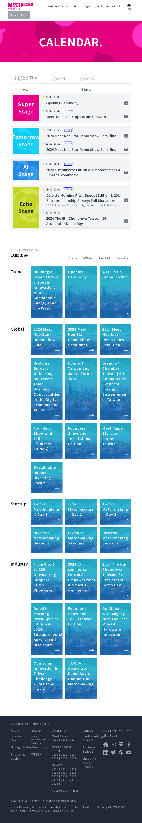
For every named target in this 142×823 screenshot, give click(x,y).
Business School (89, 749)
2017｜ (56, 780)
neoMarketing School (93, 738)
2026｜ (56, 754)
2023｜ (74, 740)
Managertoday (21, 747)
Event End (19, 15)
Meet (35, 736)
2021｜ (74, 758)
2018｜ (74, 776)
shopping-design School (90, 762)
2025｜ (56, 740)
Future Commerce (39, 745)
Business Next (17, 738)
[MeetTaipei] (20, 6)
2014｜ (56, 783)
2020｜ (56, 776)
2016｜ (65, 780)
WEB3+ (36, 754)
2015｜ (74, 780)
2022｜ (65, 758)
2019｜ (65, 776)
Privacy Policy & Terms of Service (50, 810)
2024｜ (65, 740)
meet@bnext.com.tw (64, 807)
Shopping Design (18, 756)
